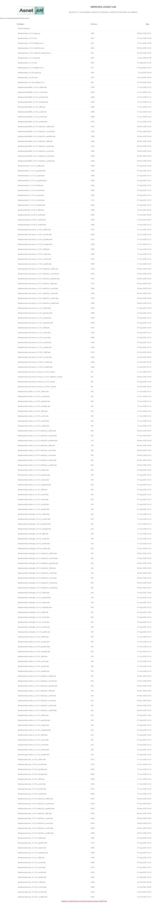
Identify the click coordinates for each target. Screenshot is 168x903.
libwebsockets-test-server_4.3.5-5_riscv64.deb (35, 234)
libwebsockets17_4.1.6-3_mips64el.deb (32, 180)
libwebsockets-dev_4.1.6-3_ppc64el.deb (32, 843)
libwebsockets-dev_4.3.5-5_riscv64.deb (32, 764)
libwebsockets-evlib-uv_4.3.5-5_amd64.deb (33, 426)
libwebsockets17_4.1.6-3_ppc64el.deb (32, 171)
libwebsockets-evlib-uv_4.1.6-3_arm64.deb (33, 504)
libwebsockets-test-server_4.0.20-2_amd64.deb (35, 367)
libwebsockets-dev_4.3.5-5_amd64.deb (32, 794)
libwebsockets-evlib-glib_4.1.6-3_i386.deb (33, 612)
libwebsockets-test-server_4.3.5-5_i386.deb (34, 249)
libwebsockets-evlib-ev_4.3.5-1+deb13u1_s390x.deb (37, 676)
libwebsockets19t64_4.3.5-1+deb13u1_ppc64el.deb (36, 136)
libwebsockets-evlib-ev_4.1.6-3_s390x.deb (33, 715)
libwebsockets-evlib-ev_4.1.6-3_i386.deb (32, 735)
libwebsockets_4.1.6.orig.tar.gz (29, 58)
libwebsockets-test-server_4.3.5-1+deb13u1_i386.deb (37, 283)
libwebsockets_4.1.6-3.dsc (27, 63)
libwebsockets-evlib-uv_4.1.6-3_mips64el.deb (34, 485)
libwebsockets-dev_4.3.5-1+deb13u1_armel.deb (35, 823)
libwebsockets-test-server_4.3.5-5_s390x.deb (34, 229)
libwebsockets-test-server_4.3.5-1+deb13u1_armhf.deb (38, 288)
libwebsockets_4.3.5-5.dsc (27, 38)
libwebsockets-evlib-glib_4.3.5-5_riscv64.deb (34, 519)
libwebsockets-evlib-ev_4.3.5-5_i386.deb (32, 656)
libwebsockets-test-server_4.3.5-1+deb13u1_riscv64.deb (38, 274)
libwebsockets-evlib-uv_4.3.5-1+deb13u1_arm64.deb (37, 460)
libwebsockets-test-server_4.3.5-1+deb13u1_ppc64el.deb (39, 279)
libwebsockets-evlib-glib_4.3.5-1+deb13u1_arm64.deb (37, 583)
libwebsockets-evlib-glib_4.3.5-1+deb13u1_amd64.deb (37, 588)
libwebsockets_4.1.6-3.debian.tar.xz (31, 68)
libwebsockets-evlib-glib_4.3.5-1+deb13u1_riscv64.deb (38, 558)
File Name (20, 24)
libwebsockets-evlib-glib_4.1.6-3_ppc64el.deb (34, 597)
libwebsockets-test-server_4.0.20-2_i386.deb (34, 352)
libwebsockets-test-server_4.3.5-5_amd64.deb (35, 264)
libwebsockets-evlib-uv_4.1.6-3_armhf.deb (33, 494)
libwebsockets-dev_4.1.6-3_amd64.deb (32, 877)
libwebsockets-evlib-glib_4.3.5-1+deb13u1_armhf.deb (37, 573)
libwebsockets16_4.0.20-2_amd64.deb (32, 225)
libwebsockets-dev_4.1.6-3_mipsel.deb (32, 848)
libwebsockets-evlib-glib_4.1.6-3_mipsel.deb (34, 602)
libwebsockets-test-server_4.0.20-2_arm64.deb (35, 362)
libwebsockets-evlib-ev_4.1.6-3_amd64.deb (33, 754)
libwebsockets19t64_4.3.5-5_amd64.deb (32, 122)
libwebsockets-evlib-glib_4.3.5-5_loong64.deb (34, 529)
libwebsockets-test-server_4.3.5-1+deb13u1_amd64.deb (38, 303)
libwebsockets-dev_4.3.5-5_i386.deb (31, 779)
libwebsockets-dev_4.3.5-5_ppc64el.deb (32, 769)
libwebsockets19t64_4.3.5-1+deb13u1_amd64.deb (36, 161)
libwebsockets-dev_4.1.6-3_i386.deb (31, 858)
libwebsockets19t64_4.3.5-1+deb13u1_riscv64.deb (36, 131)
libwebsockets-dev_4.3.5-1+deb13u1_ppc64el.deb (36, 808)
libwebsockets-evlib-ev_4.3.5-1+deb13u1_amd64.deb (37, 710)
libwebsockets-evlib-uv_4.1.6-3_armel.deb (33, 499)
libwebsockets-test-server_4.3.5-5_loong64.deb (35, 244)
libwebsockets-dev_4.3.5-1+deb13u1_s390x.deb (35, 799)
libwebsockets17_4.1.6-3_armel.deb (31, 195)
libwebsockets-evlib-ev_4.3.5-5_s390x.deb (33, 637)
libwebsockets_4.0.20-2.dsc (28, 77)
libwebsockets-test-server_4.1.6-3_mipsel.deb (34, 318)
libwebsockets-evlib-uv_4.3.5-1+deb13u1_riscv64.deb (37, 436)
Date (147, 24)
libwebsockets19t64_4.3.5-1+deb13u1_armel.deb (36, 151)
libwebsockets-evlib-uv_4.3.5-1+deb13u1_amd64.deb (37, 465)
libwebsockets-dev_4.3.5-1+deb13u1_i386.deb (35, 813)
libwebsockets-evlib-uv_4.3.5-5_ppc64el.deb (34, 401)
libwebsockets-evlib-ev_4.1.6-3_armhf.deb (33, 740)
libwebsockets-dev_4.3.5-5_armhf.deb (32, 784)
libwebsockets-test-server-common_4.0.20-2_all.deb (37, 386)
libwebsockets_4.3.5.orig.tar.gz (29, 33)
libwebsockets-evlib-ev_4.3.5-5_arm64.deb (33, 666)
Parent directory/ (24, 28)
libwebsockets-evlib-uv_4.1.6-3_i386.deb (32, 490)
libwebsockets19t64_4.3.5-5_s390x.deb (32, 87)
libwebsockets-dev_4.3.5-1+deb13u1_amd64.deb (36, 833)
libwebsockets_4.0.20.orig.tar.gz (29, 72)
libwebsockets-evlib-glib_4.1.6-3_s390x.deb (33, 593)
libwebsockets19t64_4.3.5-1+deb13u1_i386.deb (35, 141)
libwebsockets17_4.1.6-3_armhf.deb (31, 190)
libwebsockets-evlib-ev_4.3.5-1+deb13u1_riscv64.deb (37, 681)
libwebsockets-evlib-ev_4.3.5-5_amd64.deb (33, 671)
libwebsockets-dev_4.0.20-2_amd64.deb (32, 897)
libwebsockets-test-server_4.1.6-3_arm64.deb (34, 342)
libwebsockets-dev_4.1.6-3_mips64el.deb (33, 853)
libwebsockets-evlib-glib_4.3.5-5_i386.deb (33, 534)
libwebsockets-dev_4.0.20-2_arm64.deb (32, 892)
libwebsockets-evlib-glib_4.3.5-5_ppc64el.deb (34, 524)
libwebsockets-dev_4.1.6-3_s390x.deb (32, 838)
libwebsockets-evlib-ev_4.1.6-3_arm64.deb (33, 750)
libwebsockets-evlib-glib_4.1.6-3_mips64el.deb (35, 607)
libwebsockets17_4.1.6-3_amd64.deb (31, 205)
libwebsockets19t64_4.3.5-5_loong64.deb (33, 102)
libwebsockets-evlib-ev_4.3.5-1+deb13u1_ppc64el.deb (37, 686)
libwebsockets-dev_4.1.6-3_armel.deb (31, 867)
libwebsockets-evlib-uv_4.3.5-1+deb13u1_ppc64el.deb (37, 440)
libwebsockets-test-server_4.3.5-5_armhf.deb (34, 254)
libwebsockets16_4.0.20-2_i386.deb (31, 210)
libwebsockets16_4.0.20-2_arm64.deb (32, 220)
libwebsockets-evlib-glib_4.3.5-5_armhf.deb (33, 539)
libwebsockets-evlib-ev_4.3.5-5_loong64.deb (34, 651)
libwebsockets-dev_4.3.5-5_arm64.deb (32, 789)
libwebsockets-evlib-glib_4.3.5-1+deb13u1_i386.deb (37, 568)
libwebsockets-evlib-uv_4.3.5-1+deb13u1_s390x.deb (37, 431)
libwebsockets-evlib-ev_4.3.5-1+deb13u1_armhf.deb (37, 696)
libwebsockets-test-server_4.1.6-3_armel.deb (34, 337)
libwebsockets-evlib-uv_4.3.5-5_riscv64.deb (33, 396)
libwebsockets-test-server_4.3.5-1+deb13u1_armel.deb (38, 293)
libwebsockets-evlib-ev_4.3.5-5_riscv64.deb (33, 642)
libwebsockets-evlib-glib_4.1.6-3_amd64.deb (34, 632)
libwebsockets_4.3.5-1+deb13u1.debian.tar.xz (34, 53)
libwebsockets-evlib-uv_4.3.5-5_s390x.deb (33, 391)
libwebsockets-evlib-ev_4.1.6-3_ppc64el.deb (34, 720)
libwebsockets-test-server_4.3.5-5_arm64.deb (34, 259)
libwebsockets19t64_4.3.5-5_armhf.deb (32, 112)
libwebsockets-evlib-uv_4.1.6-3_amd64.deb (33, 509)
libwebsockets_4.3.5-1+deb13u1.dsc (31, 48)
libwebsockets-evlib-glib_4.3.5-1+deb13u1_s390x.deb (37, 553)
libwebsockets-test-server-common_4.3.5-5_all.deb (36, 372)
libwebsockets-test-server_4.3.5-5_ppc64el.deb (35, 239)
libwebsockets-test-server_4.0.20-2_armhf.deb (35, 357)
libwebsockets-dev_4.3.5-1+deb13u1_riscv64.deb (36, 804)
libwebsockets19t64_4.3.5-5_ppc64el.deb (33, 97)
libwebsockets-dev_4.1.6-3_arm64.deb (32, 872)
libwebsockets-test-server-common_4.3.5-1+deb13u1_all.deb (40, 377)
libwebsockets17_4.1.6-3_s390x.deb (31, 166)
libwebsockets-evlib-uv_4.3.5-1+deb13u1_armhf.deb (37, 450)
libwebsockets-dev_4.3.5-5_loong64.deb (32, 774)
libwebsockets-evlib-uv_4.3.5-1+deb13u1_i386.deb (36, 445)
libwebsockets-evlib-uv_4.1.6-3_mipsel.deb (33, 480)
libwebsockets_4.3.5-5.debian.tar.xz (31, 43)
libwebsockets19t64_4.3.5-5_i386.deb (31, 107)
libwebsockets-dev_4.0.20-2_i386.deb (31, 882)
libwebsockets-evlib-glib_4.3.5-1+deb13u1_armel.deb (37, 578)
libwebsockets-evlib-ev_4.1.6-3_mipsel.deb (33, 725)
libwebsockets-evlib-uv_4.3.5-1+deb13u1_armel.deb (37, 455)
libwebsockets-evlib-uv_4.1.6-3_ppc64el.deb (34, 475)
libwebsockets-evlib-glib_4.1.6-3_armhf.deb (33, 617)
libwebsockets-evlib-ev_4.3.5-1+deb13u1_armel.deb (37, 700)
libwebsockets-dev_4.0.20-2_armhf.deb (32, 887)
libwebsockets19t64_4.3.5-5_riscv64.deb (32, 92)
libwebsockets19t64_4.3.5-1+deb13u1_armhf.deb (36, 146)
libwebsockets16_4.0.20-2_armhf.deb (31, 215)
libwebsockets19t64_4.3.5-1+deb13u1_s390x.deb (36, 126)
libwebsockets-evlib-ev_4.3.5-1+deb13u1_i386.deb (36, 691)
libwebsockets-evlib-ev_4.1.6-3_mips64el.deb (34, 730)
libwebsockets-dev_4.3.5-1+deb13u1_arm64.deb (35, 828)
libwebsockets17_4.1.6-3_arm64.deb (31, 200)
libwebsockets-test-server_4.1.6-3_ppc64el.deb (35, 313)
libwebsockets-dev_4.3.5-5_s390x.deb (32, 759)
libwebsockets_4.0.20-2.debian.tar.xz (31, 82)
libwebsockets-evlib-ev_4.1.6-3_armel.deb (33, 745)
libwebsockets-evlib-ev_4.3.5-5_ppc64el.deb (34, 647)
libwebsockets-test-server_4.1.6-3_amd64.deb (35, 347)
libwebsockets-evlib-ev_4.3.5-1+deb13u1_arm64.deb (37, 705)
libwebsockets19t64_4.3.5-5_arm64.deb (32, 117)
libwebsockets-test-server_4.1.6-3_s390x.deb (34, 308)
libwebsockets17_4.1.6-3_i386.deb (30, 185)
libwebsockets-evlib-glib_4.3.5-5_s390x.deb (33, 514)
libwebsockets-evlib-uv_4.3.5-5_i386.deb (32, 411)
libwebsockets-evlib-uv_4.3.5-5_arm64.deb (33, 421)
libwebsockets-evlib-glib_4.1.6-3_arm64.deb (34, 627)
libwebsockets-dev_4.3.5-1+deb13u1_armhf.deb (35, 818)
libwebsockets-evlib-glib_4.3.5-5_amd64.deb (34, 548)
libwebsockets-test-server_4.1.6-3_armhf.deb (34, 333)
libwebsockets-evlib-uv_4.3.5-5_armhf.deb (33, 416)
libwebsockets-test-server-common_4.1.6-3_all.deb (36, 382)
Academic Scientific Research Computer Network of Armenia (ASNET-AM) (84, 901)
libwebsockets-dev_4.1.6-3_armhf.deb (32, 862)
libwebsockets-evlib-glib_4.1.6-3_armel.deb (33, 622)
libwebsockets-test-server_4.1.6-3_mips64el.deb (35, 323)
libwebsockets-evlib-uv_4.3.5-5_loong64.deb (34, 406)
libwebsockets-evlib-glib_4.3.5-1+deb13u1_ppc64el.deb (38, 563)
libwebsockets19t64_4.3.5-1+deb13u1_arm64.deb (36, 156)
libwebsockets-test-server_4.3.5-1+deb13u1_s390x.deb (38, 269)
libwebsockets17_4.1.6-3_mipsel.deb (31, 176)
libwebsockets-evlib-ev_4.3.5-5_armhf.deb (33, 661)
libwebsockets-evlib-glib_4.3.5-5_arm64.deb (34, 543)
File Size (94, 24)
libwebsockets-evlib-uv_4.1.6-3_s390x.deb (33, 470)
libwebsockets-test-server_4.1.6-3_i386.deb (34, 328)
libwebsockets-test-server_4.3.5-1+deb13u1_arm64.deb (38, 298)
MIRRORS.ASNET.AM (103, 6)
